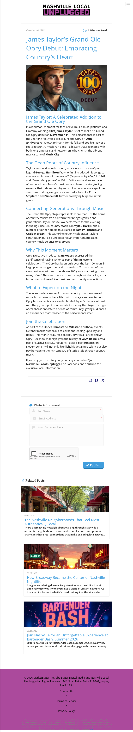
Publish (94, 465)
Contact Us (66, 691)
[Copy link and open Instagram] (90, 380)
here (91, 729)
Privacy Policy (66, 711)
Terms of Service (67, 701)
